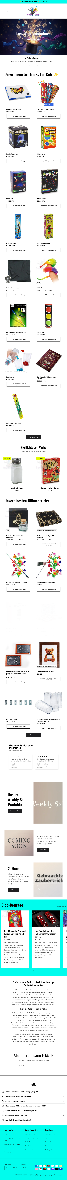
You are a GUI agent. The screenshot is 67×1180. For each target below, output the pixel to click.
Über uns (7, 1134)
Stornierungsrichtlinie (57, 1175)
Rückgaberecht (50, 1134)
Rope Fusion (9, 198)
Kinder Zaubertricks (31, 1142)
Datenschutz (49, 1142)
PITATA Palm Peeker (11, 629)
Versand (47, 1138)
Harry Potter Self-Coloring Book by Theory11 (46, 377)
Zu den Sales (14, 811)
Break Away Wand (11, 243)
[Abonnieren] (48, 1066)
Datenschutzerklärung (45, 1174)
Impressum (48, 1146)
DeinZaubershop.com (22, 1174)
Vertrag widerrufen (51, 1150)
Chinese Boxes (41, 154)
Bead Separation (10, 377)
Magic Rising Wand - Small (13, 423)
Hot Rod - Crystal (41, 198)
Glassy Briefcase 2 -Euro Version (46, 629)
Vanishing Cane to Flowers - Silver (46, 582)
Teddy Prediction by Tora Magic (45, 671)
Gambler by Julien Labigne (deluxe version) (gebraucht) (48, 536)
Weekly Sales (29, 1146)
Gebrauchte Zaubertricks (32, 1150)
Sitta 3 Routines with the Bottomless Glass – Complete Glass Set (48, 720)
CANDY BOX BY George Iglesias (45, 109)
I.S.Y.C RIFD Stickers (11, 719)
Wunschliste (8, 1152)
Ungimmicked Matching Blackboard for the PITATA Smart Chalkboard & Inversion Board (18, 673)
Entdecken (43, 850)
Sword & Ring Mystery (12, 154)
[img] (34, 748)
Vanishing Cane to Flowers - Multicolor (16, 582)
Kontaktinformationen (38, 1175)
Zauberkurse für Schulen (12, 1144)
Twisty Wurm (40, 288)
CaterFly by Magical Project (13, 109)
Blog (5, 1148)
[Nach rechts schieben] (37, 65)
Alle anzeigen (33, 437)
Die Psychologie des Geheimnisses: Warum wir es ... (45, 933)
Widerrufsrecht (27, 1175)
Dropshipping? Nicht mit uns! (12, 1139)
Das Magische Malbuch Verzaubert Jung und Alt (15, 933)
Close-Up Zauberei (30, 1134)
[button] (4, 11)
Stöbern (13, 890)
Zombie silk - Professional (13, 288)
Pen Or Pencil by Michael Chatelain (15, 332)
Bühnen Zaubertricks (31, 1138)
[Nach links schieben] (30, 65)
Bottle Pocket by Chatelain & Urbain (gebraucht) (16, 536)
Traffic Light (40, 332)
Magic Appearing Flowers (43, 243)
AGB (61, 1174)
